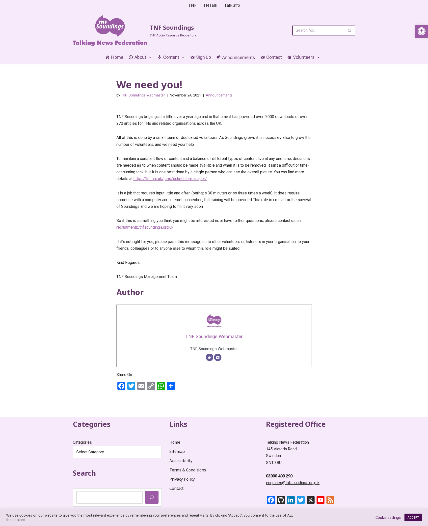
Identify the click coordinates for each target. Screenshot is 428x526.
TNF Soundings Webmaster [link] (143, 95)
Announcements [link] (219, 95)
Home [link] (117, 57)
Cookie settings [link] (388, 517)
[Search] (349, 30)
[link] (421, 31)
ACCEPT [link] (413, 517)
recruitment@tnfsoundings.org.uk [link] (144, 227)
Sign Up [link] (203, 57)
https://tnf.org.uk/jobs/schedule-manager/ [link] (170, 178)
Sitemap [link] (177, 451)
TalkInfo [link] (232, 5)
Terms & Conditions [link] (187, 470)
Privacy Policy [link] (182, 479)
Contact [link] (274, 57)
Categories (82, 442)
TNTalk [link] (210, 5)
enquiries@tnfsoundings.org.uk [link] (293, 482)
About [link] (140, 57)
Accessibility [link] (180, 460)
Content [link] (171, 57)
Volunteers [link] (304, 57)
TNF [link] (192, 5)
